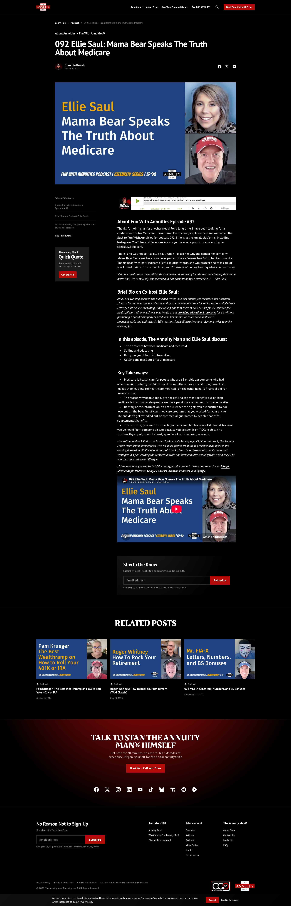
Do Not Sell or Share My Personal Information (124, 882)
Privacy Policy (180, 587)
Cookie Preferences (87, 882)
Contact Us (229, 835)
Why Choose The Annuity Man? (164, 835)
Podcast (190, 840)
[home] (43, 7)
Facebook (157, 242)
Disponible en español (160, 840)
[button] (136, 7)
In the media (192, 855)
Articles (190, 835)
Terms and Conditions (159, 587)
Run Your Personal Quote (175, 7)
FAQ (225, 845)
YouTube (138, 242)
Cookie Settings (229, 899)
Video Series (192, 845)
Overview (191, 830)
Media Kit (228, 840)
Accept (212, 899)
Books (189, 850)
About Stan (152, 7)
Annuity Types (155, 830)
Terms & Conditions (64, 882)
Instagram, (124, 242)
